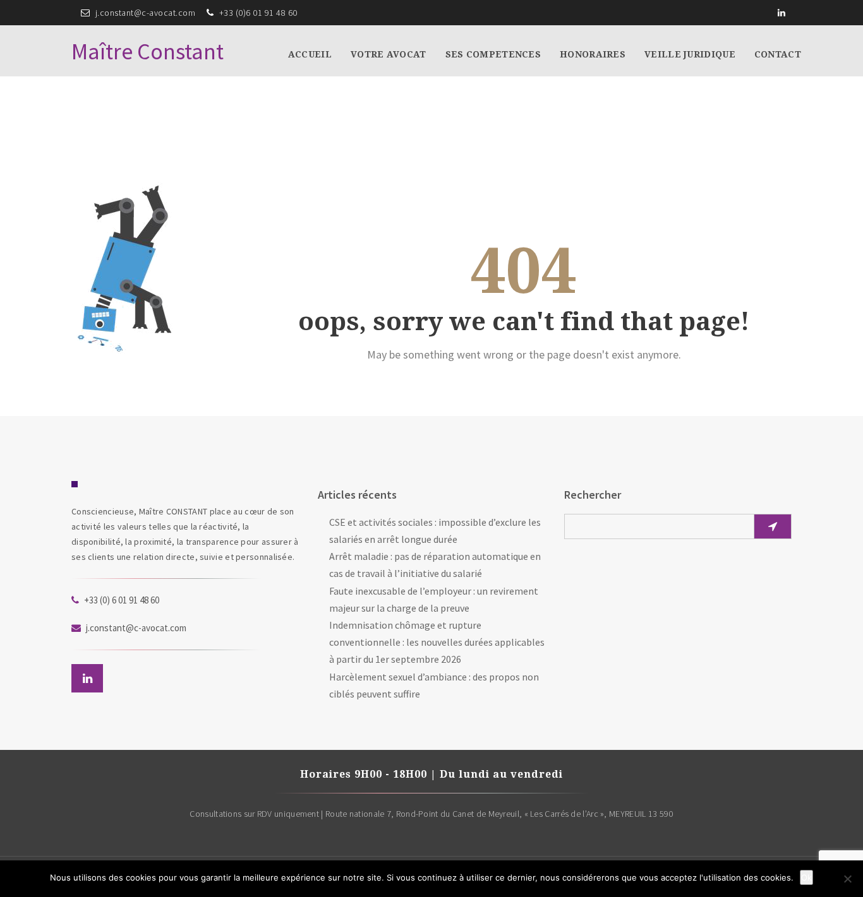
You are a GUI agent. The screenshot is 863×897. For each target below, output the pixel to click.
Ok (806, 877)
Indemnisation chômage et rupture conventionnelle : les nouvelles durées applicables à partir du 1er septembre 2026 (437, 642)
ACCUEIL (310, 54)
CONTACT (777, 54)
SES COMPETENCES (493, 54)
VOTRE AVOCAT (388, 54)
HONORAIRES (592, 54)
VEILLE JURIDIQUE (689, 54)
